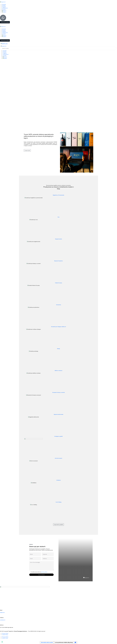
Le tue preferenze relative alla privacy (64, 642)
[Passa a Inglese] (4, 11)
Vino (58, 217)
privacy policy (44, 572)
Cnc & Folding (58, 502)
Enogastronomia (58, 238)
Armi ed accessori (58, 458)
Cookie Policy (5, 634)
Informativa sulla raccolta (47, 642)
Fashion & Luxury (58, 282)
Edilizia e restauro (58, 370)
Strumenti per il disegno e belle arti (58, 326)
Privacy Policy (5, 633)
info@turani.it (2, 612)
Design (58, 348)
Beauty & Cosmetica (58, 260)
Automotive (58, 304)
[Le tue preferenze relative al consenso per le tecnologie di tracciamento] (2, 642)
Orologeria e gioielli (58, 436)
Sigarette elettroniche (58, 414)
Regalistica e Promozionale (58, 195)
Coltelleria (58, 480)
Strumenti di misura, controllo (58, 392)
